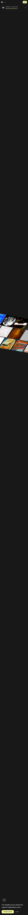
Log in (25, 2)
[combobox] (12, 2)
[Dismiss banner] (25, 7)
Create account (7, 911)
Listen (17, 911)
